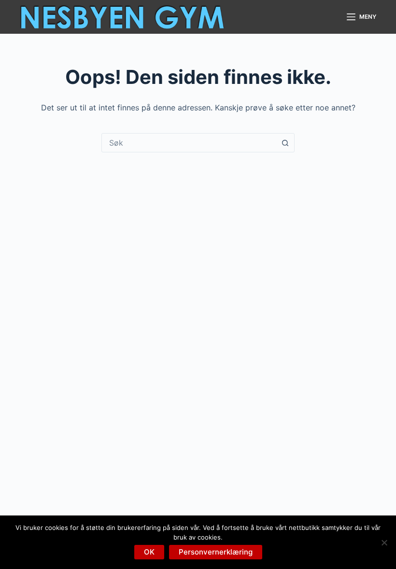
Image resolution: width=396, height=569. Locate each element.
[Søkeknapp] (285, 143)
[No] (384, 542)
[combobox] (189, 142)
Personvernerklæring (216, 551)
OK (149, 551)
